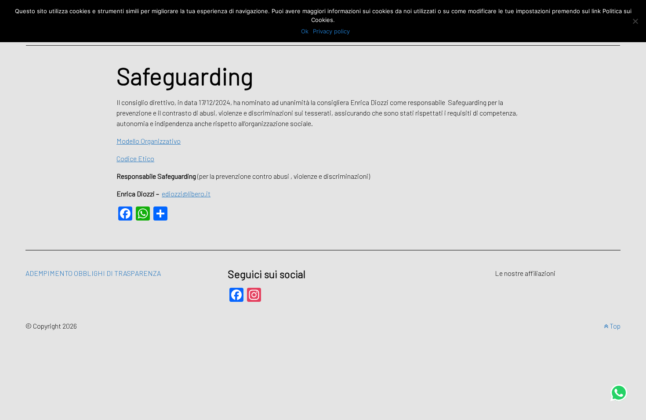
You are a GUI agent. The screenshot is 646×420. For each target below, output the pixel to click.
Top (614, 326)
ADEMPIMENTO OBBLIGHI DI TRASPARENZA (93, 273)
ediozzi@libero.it (186, 193)
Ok (304, 31)
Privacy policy (331, 31)
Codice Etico (135, 158)
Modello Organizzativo (148, 141)
